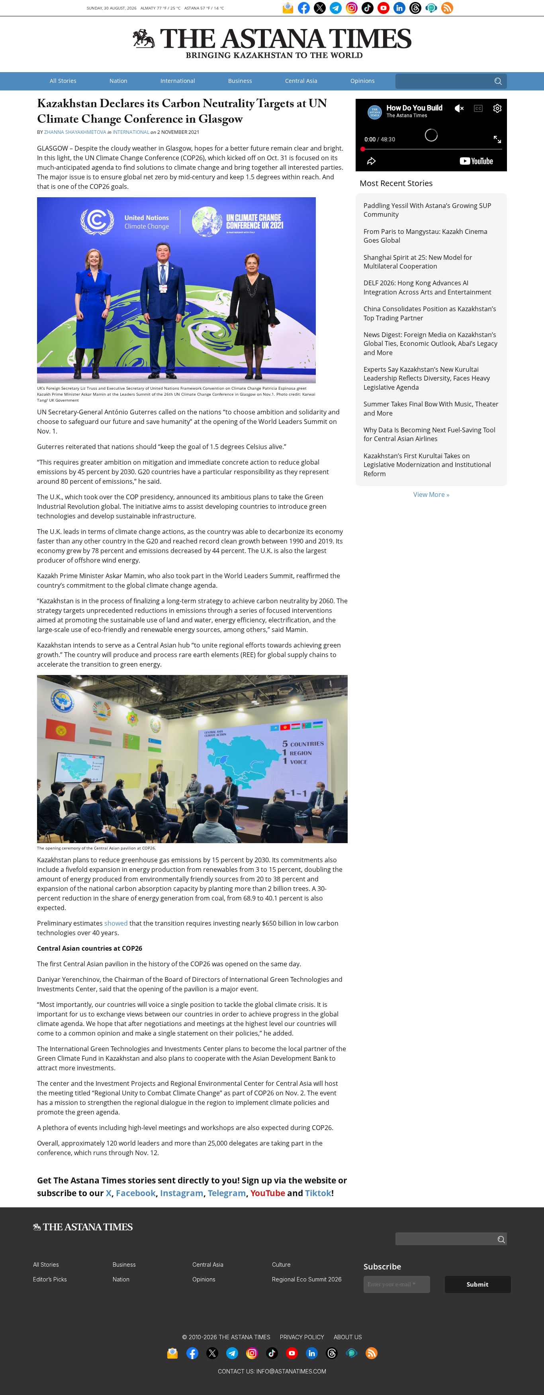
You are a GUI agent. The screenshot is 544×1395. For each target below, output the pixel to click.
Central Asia (301, 80)
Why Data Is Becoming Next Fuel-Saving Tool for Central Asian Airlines (429, 434)
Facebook (136, 1193)
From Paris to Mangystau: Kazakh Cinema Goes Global (425, 236)
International (177, 80)
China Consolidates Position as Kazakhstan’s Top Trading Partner (430, 313)
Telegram (227, 1193)
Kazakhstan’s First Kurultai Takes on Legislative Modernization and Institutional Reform (427, 464)
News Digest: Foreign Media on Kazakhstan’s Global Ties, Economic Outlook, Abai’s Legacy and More (430, 343)
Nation (118, 80)
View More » (431, 494)
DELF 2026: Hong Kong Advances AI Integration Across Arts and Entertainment (427, 287)
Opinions (362, 80)
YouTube (267, 1193)
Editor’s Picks (50, 1279)
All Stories (63, 80)
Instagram (182, 1193)
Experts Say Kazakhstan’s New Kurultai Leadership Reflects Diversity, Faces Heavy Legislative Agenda (427, 378)
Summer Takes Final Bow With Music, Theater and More (431, 408)
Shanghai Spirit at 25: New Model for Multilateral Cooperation (418, 262)
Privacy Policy (302, 1337)
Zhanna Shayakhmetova (76, 132)
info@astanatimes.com (291, 1371)
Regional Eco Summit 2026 (307, 1279)
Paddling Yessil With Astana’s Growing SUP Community (427, 210)
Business (240, 80)
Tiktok (318, 1193)
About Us (348, 1337)
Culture (281, 1264)
